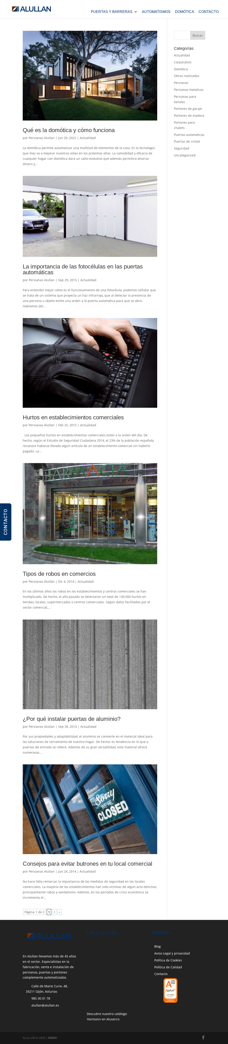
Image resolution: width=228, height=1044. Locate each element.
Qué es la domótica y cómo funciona (69, 130)
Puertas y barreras (111, 12)
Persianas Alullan (42, 138)
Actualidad (88, 138)
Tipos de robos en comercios (59, 573)
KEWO (52, 1038)
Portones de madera (189, 115)
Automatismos (156, 12)
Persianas (181, 83)
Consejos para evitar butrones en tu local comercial (87, 863)
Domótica (184, 12)
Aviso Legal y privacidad (172, 953)
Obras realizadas (186, 76)
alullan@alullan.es (45, 1005)
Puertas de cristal (187, 141)
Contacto (209, 12)
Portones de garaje (188, 108)
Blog (157, 946)
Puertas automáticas (189, 135)
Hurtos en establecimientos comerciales (73, 417)
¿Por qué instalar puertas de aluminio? (71, 718)
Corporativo (182, 62)
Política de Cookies (168, 960)
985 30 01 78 (40, 998)
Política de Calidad (168, 967)
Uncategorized (184, 155)
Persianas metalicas (189, 89)
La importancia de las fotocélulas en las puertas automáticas (83, 269)
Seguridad (181, 148)
